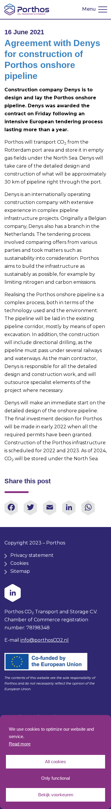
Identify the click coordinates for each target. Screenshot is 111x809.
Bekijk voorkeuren (55, 794)
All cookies (55, 761)
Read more (19, 743)
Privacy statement (32, 555)
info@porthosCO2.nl (44, 640)
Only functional (55, 778)
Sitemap (20, 571)
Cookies (19, 563)
